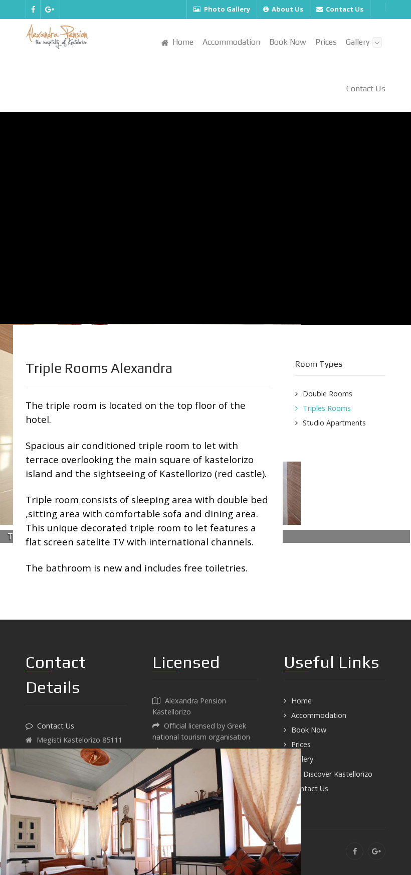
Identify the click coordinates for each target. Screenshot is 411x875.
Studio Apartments (334, 422)
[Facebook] (33, 9)
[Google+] (50, 9)
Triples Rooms (327, 408)
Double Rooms (327, 393)
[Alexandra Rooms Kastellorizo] (57, 36)
